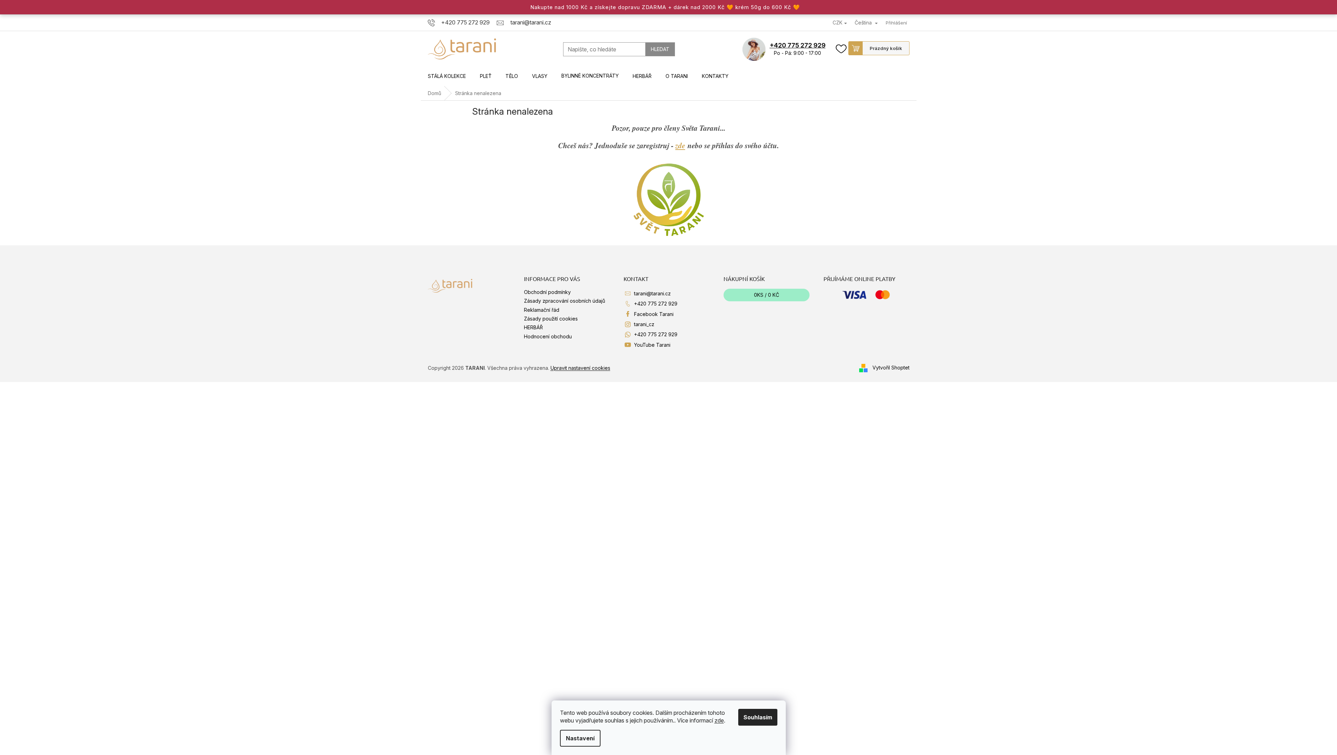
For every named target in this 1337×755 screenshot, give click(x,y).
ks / (766, 295)
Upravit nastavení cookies (580, 368)
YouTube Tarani (652, 345)
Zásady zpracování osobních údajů (564, 301)
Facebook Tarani (654, 314)
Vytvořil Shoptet (891, 367)
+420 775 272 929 (798, 45)
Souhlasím (757, 717)
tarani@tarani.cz (652, 293)
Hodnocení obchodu (548, 336)
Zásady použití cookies (551, 319)
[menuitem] (447, 76)
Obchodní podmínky (547, 292)
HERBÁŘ (533, 327)
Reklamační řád (541, 310)
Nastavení (580, 738)
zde (719, 720)
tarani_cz (644, 324)
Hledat (660, 49)
